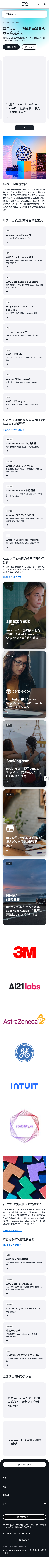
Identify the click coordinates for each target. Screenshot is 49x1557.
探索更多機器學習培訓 (12, 1245)
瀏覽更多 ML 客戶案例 (12, 577)
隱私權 (5, 1546)
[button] (11, 14)
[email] (30, 1534)
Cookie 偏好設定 (25, 1546)
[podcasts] (27, 1534)
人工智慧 (6, 23)
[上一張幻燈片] (17, 127)
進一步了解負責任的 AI (12, 1230)
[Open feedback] (46, 778)
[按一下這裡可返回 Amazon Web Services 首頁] (24, 4)
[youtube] (23, 1534)
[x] (4, 1534)
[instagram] (15, 1534)
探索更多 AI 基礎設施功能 (13, 429)
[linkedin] (11, 1534)
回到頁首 (23, 1540)
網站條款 (13, 1546)
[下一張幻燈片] (31, 127)
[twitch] (19, 1534)
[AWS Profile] (44, 4)
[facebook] (8, 1534)
